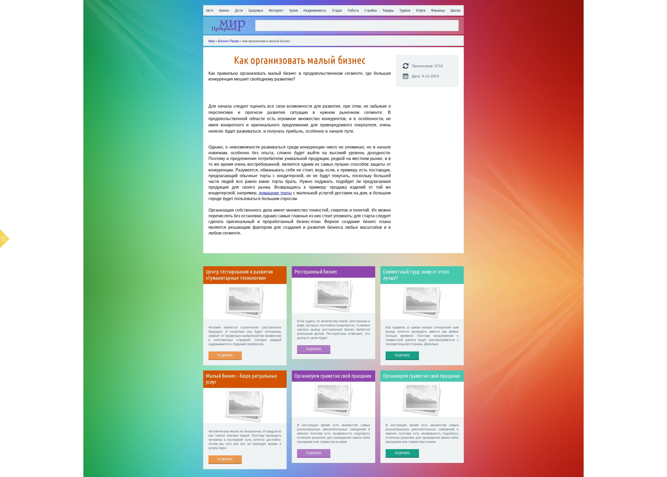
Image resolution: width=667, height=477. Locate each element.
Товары (388, 10)
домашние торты (275, 193)
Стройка (370, 10)
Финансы (438, 10)
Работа (353, 10)
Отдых (337, 10)
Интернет (276, 10)
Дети (239, 10)
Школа (455, 10)
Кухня (293, 10)
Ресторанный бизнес (315, 272)
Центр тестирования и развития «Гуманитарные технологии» (239, 275)
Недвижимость (314, 10)
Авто (209, 10)
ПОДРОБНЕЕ (225, 355)
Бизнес (224, 10)
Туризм (404, 10)
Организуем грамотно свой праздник (332, 376)
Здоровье (255, 10)
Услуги (420, 10)
